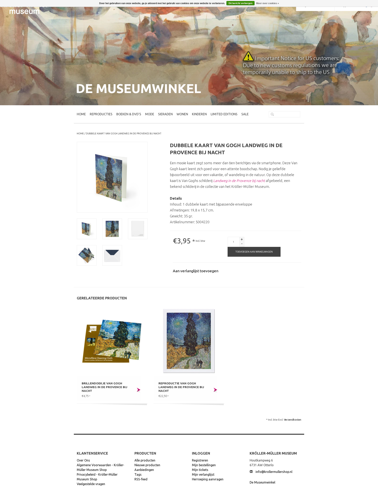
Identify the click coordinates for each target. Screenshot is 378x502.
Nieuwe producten (147, 465)
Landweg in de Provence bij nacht (239, 181)
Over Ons (83, 460)
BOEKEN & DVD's (128, 114)
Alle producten (144, 460)
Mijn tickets (200, 470)
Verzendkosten (292, 419)
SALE (245, 114)
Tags (138, 474)
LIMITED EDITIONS (224, 114)
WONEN (182, 114)
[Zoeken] (271, 114)
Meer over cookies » (267, 3)
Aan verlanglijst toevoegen (195, 271)
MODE (149, 114)
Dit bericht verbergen (240, 3)
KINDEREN (199, 114)
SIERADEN (165, 114)
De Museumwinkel (262, 482)
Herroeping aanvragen (207, 479)
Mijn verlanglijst (203, 474)
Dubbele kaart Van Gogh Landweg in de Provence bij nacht (123, 133)
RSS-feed (140, 479)
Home (81, 114)
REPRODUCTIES (101, 114)
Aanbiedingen (144, 470)
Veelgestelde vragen (91, 484)
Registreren (200, 460)
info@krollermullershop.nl (274, 471)
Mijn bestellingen (204, 465)
